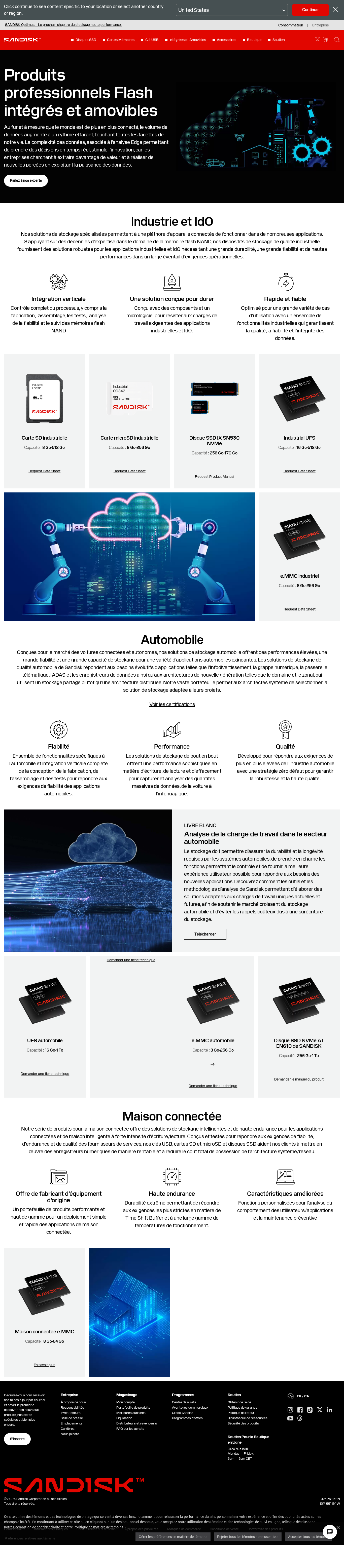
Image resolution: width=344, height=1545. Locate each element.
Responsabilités (72, 1407)
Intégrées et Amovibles (187, 40)
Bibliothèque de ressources (247, 1418)
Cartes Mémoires (120, 40)
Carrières (68, 1428)
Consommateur (290, 25)
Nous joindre (70, 1434)
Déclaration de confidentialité (36, 1527)
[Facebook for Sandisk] (300, 1410)
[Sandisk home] (22, 39)
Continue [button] (310, 9)
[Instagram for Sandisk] (290, 1410)
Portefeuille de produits (133, 1407)
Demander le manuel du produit (299, 1079)
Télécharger (205, 934)
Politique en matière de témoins (98, 1527)
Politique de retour (241, 1413)
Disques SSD (86, 40)
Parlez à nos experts (26, 180)
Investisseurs (71, 1413)
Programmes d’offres (187, 1418)
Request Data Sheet (44, 471)
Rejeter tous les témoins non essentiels (247, 1536)
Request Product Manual (214, 476)
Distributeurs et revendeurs (136, 1423)
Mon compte (125, 1402)
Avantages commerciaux (190, 1407)
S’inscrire (17, 1439)
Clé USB (152, 40)
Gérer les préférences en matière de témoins (173, 1536)
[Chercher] (337, 40)
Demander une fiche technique (45, 1073)
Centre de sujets (184, 1402)
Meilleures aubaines (131, 1413)
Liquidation (124, 1418)
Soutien (278, 40)
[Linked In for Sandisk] (329, 1410)
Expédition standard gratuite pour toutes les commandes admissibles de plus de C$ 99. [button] (90, 24)
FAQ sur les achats (130, 1428)
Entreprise (320, 25)
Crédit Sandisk (182, 1413)
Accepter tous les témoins (308, 1536)
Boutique (254, 40)
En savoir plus (44, 1365)
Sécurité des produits (243, 1423)
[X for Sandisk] (320, 1410)
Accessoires (226, 40)
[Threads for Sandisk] (299, 1418)
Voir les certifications (172, 704)
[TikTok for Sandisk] (310, 1410)
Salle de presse (72, 1418)
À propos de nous (73, 1402)
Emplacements (72, 1423)
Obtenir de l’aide (239, 1402)
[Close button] (335, 10)
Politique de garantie (242, 1407)
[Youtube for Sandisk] (290, 1418)
